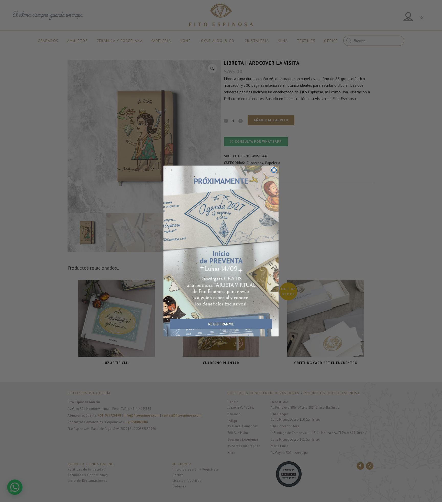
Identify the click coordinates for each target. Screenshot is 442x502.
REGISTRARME (221, 323)
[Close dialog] (274, 170)
